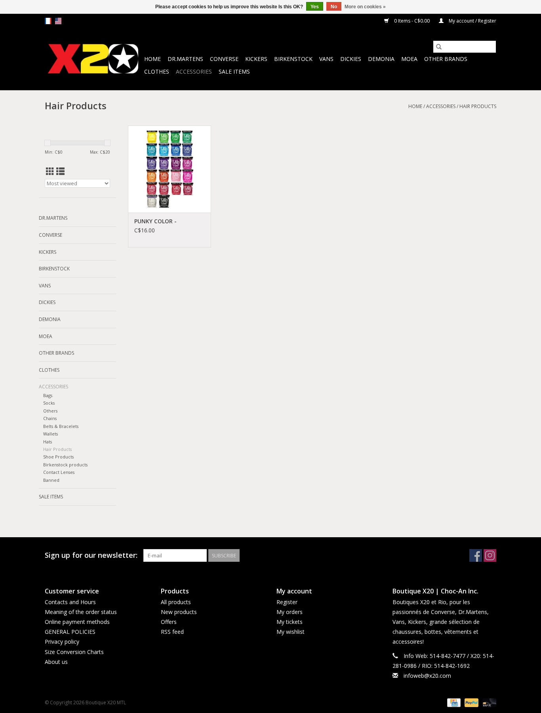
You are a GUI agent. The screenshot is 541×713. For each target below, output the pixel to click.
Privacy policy (62, 641)
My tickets (289, 622)
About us (56, 661)
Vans (326, 59)
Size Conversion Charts (74, 652)
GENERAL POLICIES (70, 631)
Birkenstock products (65, 465)
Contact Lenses (58, 472)
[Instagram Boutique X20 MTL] (490, 555)
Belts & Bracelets (60, 426)
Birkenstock (293, 59)
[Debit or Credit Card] (488, 702)
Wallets (50, 434)
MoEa (409, 59)
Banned (51, 480)
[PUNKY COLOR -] (169, 169)
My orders (289, 612)
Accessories (194, 71)
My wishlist (290, 631)
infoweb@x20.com (427, 675)
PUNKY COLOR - (155, 221)
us (58, 21)
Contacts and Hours (70, 602)
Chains (50, 418)
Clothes (156, 71)
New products (179, 612)
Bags (47, 395)
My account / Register (472, 20)
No (334, 7)
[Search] (439, 46)
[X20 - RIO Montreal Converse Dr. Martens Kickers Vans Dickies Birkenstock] (93, 59)
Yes (315, 7)
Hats (47, 442)
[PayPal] (471, 702)
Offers (169, 622)
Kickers (256, 59)
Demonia (381, 59)
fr (48, 21)
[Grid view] (50, 171)
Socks (49, 403)
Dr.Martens (185, 59)
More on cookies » (365, 7)
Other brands (445, 59)
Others (50, 411)
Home (152, 59)
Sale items (234, 71)
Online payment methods (77, 622)
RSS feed (172, 631)
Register (286, 602)
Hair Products (477, 106)
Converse (224, 59)
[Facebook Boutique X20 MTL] (475, 555)
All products (176, 602)
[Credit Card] (453, 702)
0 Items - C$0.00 (412, 20)
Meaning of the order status (81, 612)
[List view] (60, 171)
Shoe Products (58, 457)
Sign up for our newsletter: (91, 555)
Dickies (350, 59)
